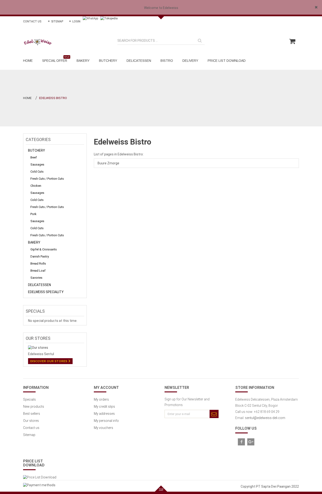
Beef (33, 157)
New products (33, 406)
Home (27, 98)
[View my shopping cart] (292, 43)
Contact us (32, 21)
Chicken (35, 185)
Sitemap (56, 21)
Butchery (36, 150)
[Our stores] (55, 347)
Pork (33, 214)
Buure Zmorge (108, 163)
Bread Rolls (38, 263)
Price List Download (34, 463)
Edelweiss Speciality (46, 292)
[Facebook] (241, 441)
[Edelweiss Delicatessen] (38, 42)
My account (106, 387)
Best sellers (31, 413)
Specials (35, 311)
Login (76, 21)
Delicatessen (39, 285)
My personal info (106, 421)
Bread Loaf (37, 270)
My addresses (104, 413)
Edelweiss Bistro (122, 141)
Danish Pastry (39, 256)
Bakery (34, 242)
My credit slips (104, 406)
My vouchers (103, 428)
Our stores (38, 338)
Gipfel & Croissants (43, 249)
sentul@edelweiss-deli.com (265, 418)
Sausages (37, 164)
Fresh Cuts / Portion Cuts (47, 178)
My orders (101, 399)
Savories (36, 277)
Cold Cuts (37, 171)
